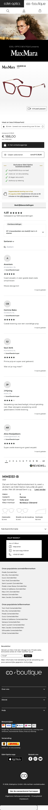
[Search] (8, 11)
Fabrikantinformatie (9, 529)
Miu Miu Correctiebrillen (11, 611)
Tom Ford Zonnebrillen (11, 580)
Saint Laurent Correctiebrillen (13, 625)
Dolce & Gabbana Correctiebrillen (15, 619)
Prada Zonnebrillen (9, 572)
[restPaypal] (20, 726)
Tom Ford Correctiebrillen (12, 608)
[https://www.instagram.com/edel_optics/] (35, 759)
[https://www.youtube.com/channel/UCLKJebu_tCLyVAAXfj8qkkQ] (40, 759)
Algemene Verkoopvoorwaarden (17, 796)
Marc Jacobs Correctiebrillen (13, 628)
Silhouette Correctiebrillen (12, 630)
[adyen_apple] (34, 726)
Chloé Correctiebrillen (10, 633)
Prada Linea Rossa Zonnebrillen (14, 586)
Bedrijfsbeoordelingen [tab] (24, 205)
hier (30, 662)
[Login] (24, 11)
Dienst (4, 700)
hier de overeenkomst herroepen (24, 791)
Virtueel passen (39, 109)
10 (37, 461)
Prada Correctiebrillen (10, 614)
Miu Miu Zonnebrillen (10, 575)
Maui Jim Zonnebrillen (11, 592)
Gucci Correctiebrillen (10, 616)
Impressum (23, 799)
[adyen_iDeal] (27, 726)
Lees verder (40, 489)
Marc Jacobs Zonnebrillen (12, 597)
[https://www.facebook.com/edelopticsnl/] (30, 759)
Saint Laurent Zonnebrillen (12, 583)
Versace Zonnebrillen (10, 594)
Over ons (5, 689)
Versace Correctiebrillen (11, 622)
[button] (12, 3)
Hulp (4, 710)
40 (43, 461)
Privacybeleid (36, 796)
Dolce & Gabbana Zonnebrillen (14, 589)
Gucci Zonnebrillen (9, 578)
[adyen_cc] (3, 726)
